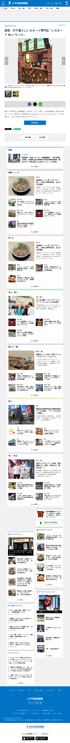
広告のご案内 (46, 713)
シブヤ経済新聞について (24, 710)
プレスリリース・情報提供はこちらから (44, 710)
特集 (57, 8)
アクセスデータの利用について (20, 713)
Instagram (56, 3)
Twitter (52, 3)
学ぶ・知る (49, 8)
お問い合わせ (36, 713)
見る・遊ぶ (22, 8)
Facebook (48, 3)
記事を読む (35, 123)
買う (30, 8)
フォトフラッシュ (10, 26)
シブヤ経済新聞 (17, 3)
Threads (60, 3)
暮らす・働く (39, 8)
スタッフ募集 (57, 713)
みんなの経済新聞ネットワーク (35, 727)
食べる (13, 8)
